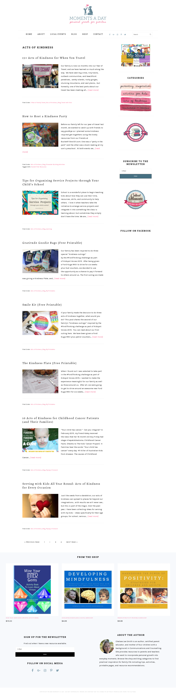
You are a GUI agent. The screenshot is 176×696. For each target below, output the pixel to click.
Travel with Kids (66, 102)
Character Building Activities (55, 164)
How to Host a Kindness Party (44, 116)
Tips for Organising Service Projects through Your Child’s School (60, 182)
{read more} (93, 90)
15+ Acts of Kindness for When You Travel (53, 58)
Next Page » (72, 542)
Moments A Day (88, 14)
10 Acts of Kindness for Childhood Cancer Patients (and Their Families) (60, 420)
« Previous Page (32, 542)
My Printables (50, 291)
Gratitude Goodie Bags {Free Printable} (52, 243)
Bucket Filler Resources (39, 167)
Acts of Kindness (51, 102)
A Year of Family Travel (38, 102)
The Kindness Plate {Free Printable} (49, 363)
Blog (59, 102)
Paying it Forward (52, 470)
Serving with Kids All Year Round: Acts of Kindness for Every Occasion (61, 485)
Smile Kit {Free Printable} (42, 305)
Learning (49, 229)
